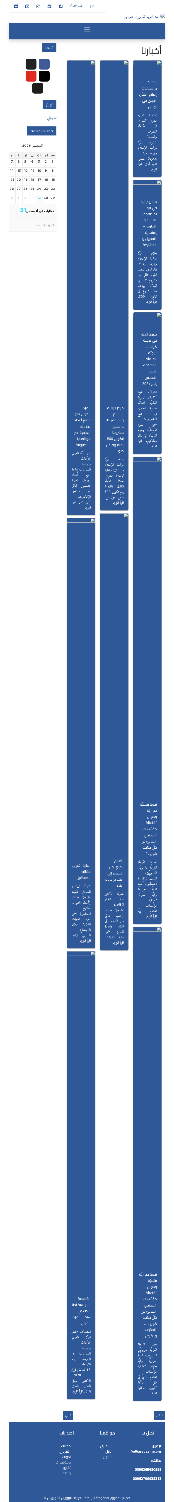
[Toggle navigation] (87, 29)
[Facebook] (44, 64)
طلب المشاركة (76, 5)
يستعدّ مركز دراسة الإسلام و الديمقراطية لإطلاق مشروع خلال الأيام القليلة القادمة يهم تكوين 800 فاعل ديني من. (114, 478)
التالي (68, 1415)
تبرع (92, 5)
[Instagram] (44, 76)
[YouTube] (31, 76)
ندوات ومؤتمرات (63, 1459)
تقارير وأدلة (67, 1470)
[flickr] (37, 88)
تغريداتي (51, 118)
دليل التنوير (107, 1454)
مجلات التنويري (65, 1448)
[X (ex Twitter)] (31, 64)
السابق (159, 1415)
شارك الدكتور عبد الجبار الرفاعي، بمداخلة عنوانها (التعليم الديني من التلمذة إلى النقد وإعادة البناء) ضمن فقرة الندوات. (114, 916)
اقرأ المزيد (151, 302)
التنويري (105, 1445)
